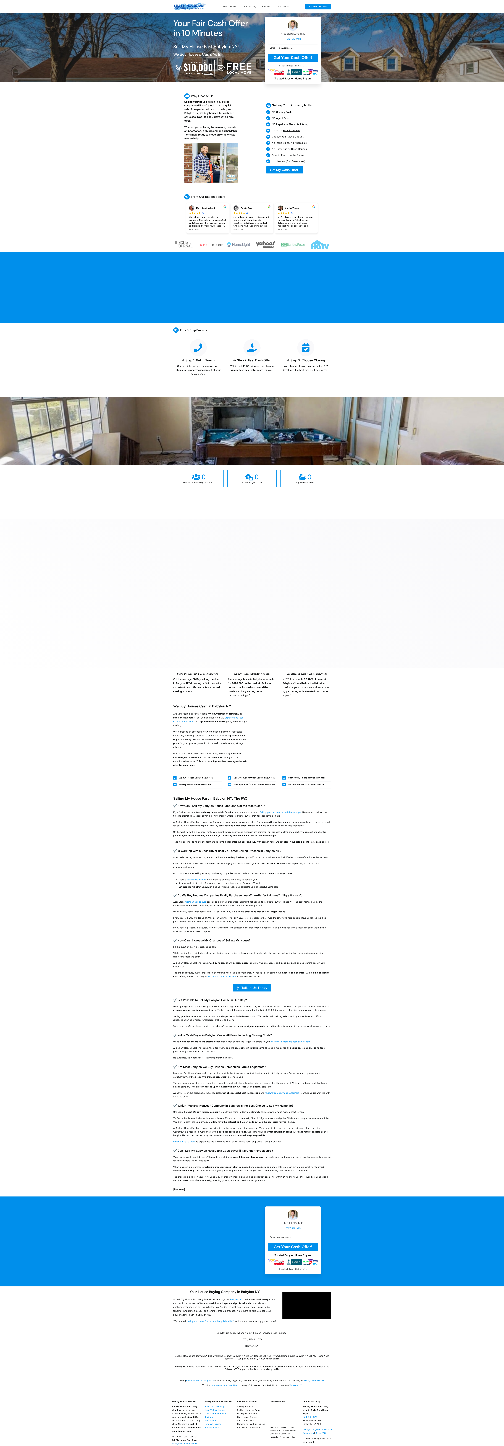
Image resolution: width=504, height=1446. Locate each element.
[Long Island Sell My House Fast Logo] (190, 3)
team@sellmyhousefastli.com (317, 1429)
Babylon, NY (296, 1385)
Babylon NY (236, 1299)
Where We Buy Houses (215, 1413)
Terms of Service (212, 1424)
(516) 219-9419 (310, 1417)
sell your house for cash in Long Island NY (210, 1321)
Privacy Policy (211, 1427)
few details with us (196, 879)
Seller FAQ (321, 1433)
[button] (197, 778)
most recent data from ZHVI (224, 1385)
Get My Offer (210, 1420)
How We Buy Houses (214, 1410)
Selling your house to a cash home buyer (280, 812)
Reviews (208, 1417)
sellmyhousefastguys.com (185, 1443)
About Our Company (214, 1406)
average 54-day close (314, 1380)
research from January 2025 (200, 1380)
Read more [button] (194, 229)
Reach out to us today (184, 1141)
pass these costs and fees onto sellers (290, 1041)
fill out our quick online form (222, 976)
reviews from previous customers (282, 1093)
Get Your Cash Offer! (293, 57)
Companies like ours (195, 901)
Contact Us (308, 1433)
